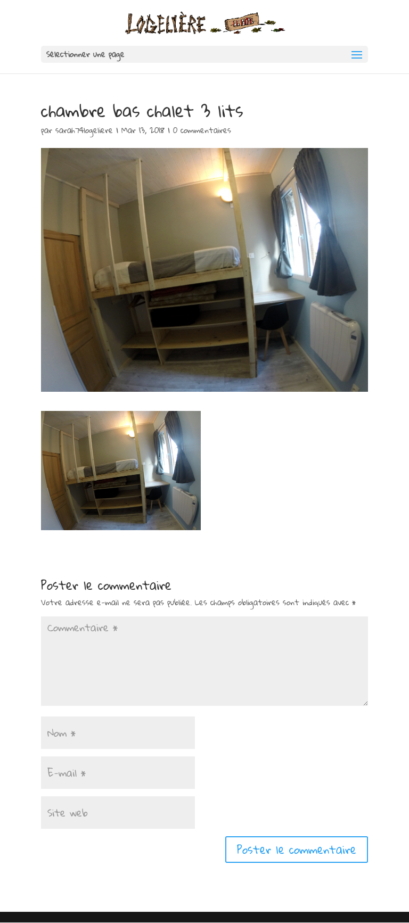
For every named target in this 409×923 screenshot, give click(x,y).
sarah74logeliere (84, 130)
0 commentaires (202, 130)
